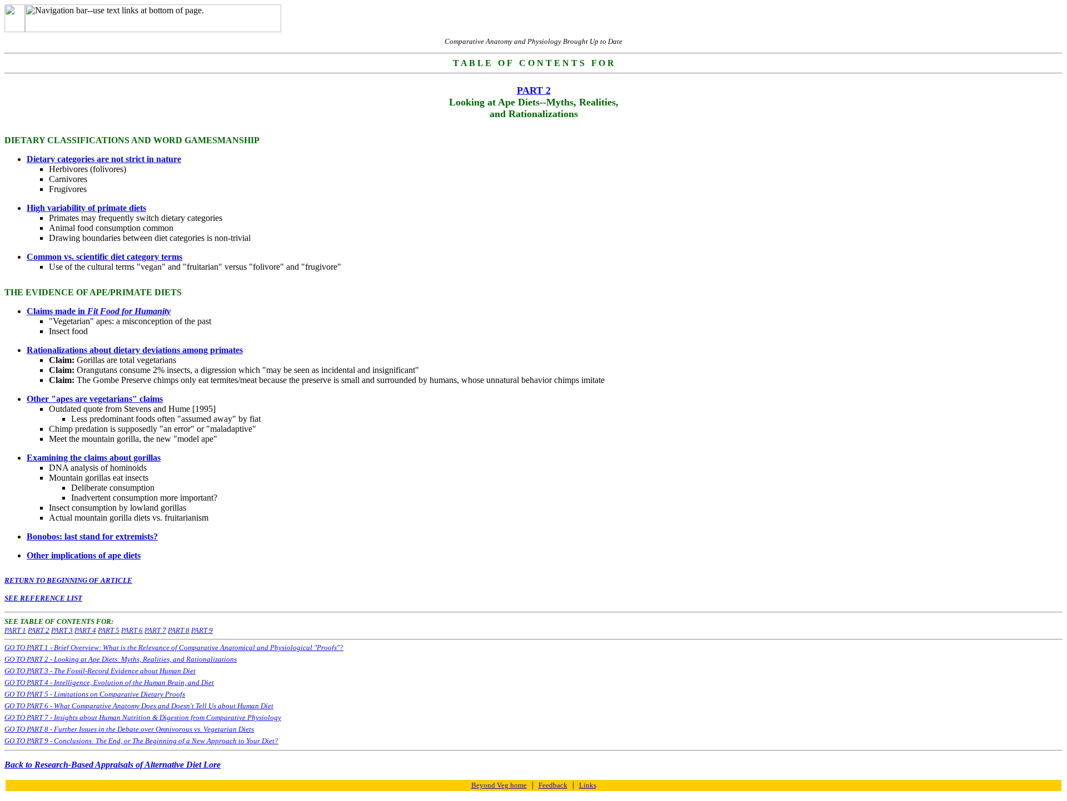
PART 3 (62, 630)
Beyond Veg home (499, 785)
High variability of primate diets (86, 208)
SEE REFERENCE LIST (43, 598)
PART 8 (179, 630)
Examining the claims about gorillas (94, 457)
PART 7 (155, 630)
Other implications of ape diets (84, 555)
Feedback (553, 785)
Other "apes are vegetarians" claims (95, 399)
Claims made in (99, 311)
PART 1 (15, 630)
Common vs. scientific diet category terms (104, 256)
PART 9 (202, 630)
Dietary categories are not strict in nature (104, 159)
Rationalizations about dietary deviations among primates (135, 350)
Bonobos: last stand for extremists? (92, 536)
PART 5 (108, 630)
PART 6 (132, 630)
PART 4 (85, 630)
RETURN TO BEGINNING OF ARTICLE (68, 580)
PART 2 (38, 630)
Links (587, 785)
